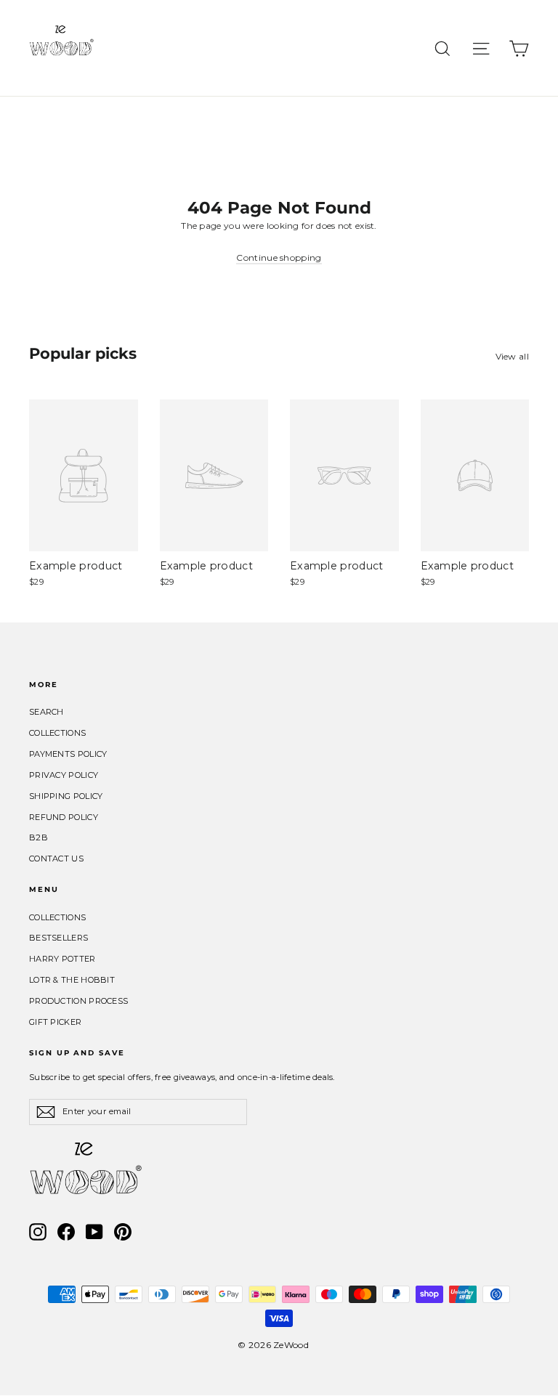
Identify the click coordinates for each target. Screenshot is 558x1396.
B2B (38, 837)
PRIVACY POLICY (63, 775)
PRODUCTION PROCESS (78, 1001)
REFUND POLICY (63, 817)
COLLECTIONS (57, 733)
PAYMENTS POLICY (68, 754)
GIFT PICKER (55, 1022)
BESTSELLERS (58, 938)
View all (512, 356)
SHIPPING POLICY (66, 796)
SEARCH (46, 712)
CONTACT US (56, 858)
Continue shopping (278, 257)
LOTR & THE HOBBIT (72, 980)
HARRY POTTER (62, 959)
